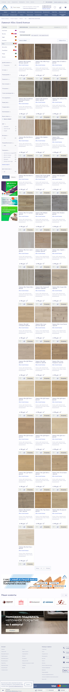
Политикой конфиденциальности (16, 686)
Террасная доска (30, 14)
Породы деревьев (45, 672)
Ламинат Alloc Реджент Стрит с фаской (25, 510)
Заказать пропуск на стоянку (60, 2)
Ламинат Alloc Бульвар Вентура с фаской (25, 62)
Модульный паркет (62, 12)
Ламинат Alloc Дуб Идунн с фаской (42, 436)
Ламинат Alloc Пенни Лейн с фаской (26, 287)
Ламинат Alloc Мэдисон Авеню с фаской (42, 99)
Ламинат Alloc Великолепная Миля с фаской (58, 138)
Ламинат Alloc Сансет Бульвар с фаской (41, 250)
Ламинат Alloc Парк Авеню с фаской (43, 510)
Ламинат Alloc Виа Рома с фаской (25, 547)
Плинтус (21, 14)
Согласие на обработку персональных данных (50, 676)
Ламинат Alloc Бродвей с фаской (58, 176)
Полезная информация (46, 667)
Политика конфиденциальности (47, 674)
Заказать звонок (46, 8)
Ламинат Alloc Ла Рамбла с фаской (59, 62)
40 (63, 27)
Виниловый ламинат (22, 12)
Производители (22, 2)
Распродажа (54, 14)
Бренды (5, 27)
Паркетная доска (30, 12)
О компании (4, 2)
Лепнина (46, 14)
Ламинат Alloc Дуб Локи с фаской (25, 399)
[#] (4, 7)
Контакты (32, 2)
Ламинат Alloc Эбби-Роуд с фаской (43, 62)
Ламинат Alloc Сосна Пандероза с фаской (57, 362)
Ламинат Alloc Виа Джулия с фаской (59, 510)
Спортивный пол (38, 14)
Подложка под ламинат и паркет (28, 663)
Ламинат (5, 12)
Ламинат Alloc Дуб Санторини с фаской (24, 324)
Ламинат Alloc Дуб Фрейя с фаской (26, 473)
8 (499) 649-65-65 (46, 6)
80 (65, 27)
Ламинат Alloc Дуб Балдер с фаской (26, 436)
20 (61, 27)
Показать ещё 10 (5, 164)
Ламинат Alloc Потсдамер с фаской (26, 213)
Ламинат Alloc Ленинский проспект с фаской (42, 287)
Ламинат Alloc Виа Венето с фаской (26, 176)
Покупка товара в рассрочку (47, 665)
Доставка (43, 658)
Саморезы (24, 665)
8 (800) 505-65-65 (46, 7)
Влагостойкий (22, 40)
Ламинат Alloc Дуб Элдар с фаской (42, 399)
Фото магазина (49, 2)
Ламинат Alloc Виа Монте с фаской (26, 137)
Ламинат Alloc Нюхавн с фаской (58, 213)
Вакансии (44, 669)
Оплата (27, 2)
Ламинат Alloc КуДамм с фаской (42, 137)
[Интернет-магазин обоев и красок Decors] (9, 201)
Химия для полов (25, 660)
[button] (62, 595)
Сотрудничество (15, 2)
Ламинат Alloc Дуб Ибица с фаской (26, 362)
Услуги (9, 2)
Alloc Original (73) (34, 35)
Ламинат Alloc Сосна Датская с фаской (41, 324)
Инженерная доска (38, 12)
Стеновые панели (13, 14)
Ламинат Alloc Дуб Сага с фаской (58, 436)
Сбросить (13, 177)
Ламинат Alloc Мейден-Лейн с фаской (42, 213)
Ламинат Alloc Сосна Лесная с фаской (59, 324)
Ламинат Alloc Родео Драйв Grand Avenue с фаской (43, 176)
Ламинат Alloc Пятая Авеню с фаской (59, 473)
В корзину (30, 78)
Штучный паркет (5, 14)
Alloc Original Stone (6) (43, 35)
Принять (28, 684)
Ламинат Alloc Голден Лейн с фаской (59, 287)
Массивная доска (46, 12)
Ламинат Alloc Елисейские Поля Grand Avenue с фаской (26, 100)
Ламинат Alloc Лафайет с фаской (58, 250)
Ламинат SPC (13, 12)
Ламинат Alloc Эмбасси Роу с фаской (59, 99)
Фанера (23, 667)
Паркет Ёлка (54, 12)
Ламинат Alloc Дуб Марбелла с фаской (41, 362)
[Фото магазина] (43, 2)
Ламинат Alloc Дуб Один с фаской (59, 399)
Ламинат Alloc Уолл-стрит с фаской (26, 250)
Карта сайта (44, 679)
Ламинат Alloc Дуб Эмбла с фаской (43, 473)
